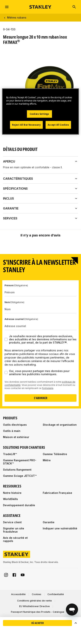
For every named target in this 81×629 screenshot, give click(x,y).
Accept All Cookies (58, 124)
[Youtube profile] (23, 575)
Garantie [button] (10, 208)
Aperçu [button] (9, 161)
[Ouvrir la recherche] (74, 7)
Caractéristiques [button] (18, 178)
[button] (75, 623)
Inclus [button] (8, 198)
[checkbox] (6, 339)
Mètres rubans (16, 17)
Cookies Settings (39, 114)
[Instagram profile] (6, 575)
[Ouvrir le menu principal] (7, 7)
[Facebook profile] (14, 575)
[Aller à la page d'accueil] (40, 7)
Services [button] (10, 218)
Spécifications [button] (15, 188)
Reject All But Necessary (26, 124)
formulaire (47, 388)
